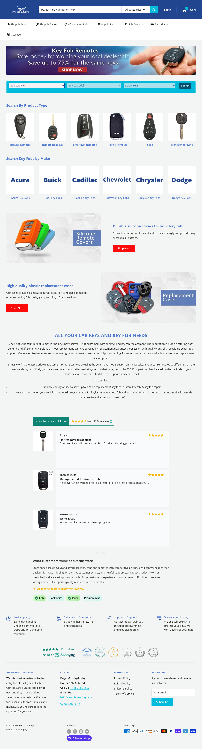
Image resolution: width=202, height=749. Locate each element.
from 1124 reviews (98, 421)
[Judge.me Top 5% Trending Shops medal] (153, 652)
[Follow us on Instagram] (81, 731)
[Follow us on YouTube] (87, 731)
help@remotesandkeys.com (76, 697)
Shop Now (124, 248)
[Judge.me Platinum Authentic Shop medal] (100, 652)
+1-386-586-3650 (79, 688)
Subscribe (162, 702)
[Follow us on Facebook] (69, 731)
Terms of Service (124, 693)
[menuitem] (18, 24)
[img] (79, 421)
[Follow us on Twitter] (75, 731)
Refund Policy (122, 683)
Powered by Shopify (16, 729)
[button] (98, 554)
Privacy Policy (122, 678)
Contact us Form (70, 703)
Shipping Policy (123, 688)
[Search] (154, 9)
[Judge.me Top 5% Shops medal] (140, 652)
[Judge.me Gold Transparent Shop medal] (113, 652)
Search (185, 86)
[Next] (195, 126)
